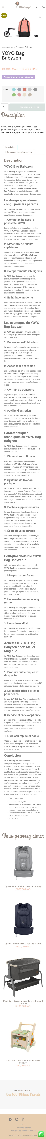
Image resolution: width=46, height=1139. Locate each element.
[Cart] (36, 7)
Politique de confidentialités (23, 1131)
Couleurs (7, 89)
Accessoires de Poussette (13, 47)
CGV (23, 1124)
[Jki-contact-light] (36, 1119)
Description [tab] (10, 147)
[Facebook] (10, 1119)
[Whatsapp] (23, 1119)
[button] (3, 7)
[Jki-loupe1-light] (29, 1119)
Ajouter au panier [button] (23, 893)
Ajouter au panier (30, 107)
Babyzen (28, 47)
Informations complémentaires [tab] (18, 152)
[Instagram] (16, 1119)
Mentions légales (23, 1128)
